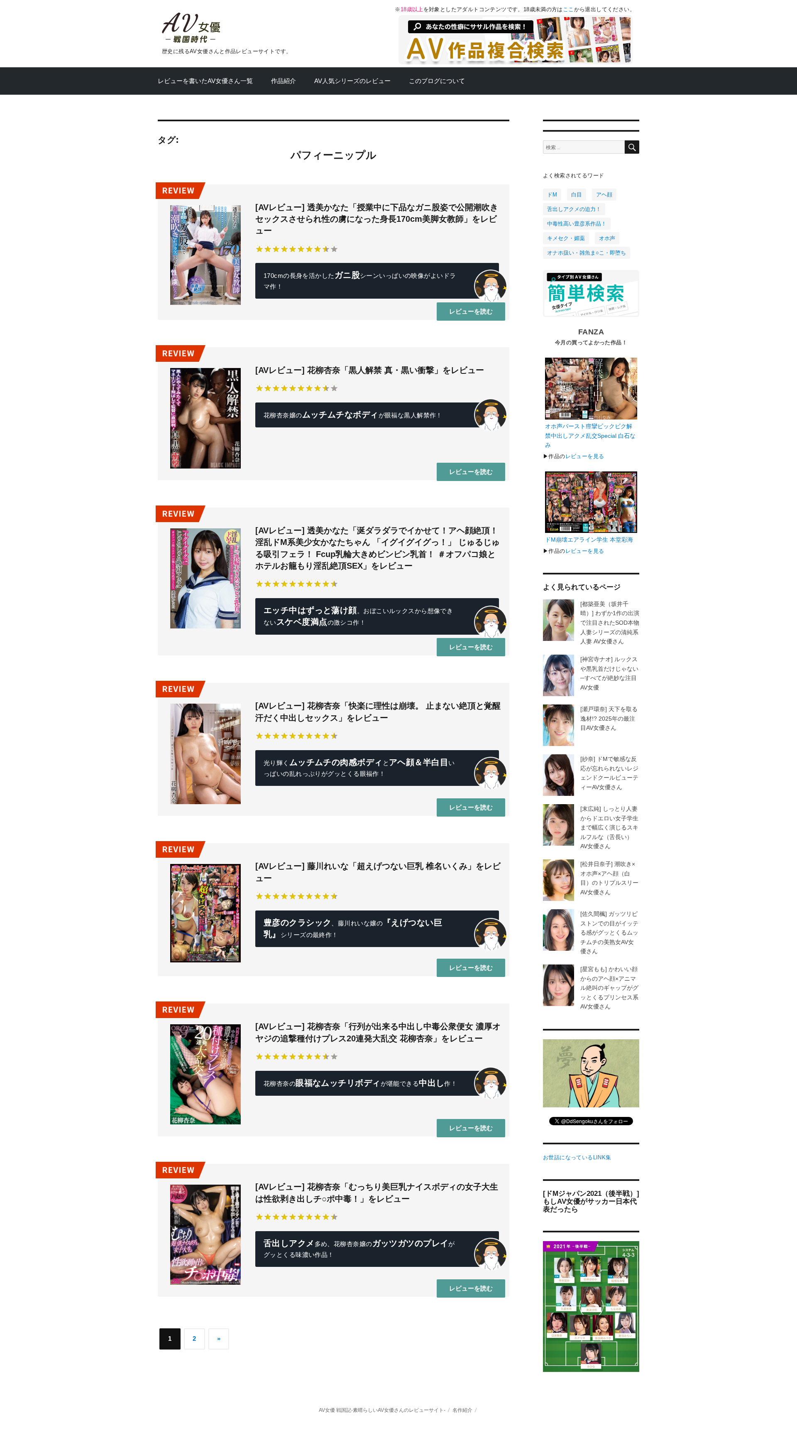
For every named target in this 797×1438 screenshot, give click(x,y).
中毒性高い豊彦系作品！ (576, 224)
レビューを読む (471, 311)
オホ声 (607, 238)
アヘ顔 (604, 194)
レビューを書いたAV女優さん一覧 (205, 81)
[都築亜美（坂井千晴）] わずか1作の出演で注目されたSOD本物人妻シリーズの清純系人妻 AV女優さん (609, 623)
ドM (552, 194)
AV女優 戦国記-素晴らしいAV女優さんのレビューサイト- (382, 1410)
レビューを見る (584, 456)
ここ (568, 9)
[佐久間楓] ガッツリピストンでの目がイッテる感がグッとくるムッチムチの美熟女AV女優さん (609, 932)
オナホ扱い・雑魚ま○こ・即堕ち (586, 253)
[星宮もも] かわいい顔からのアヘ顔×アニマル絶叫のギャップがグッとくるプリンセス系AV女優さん (609, 988)
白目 (576, 194)
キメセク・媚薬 (566, 238)
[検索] (632, 147)
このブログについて (437, 81)
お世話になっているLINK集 (577, 1157)
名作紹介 (462, 1410)
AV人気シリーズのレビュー (352, 81)
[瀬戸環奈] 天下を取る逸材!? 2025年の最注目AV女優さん (609, 718)
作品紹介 (283, 81)
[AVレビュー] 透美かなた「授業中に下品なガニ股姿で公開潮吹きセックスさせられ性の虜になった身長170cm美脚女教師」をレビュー (376, 219)
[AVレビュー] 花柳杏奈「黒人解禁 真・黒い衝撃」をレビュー (369, 370)
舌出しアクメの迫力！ (574, 209)
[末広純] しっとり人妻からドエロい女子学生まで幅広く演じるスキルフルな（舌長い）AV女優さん (609, 827)
